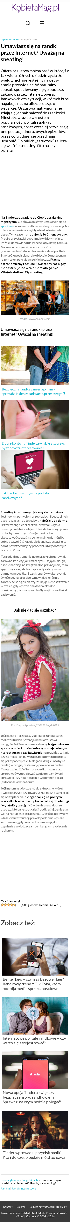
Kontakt (7, 1206)
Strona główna (10, 1180)
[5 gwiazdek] (14, 904)
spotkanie (7, 226)
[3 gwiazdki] (8, 904)
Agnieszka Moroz (11, 39)
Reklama (20, 1206)
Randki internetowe (24, 1188)
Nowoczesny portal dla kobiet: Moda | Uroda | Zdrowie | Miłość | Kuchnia (35, 1214)
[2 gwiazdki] (5, 904)
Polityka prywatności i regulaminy (48, 1206)
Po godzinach (30, 1180)
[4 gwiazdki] (11, 904)
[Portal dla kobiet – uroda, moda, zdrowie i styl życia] (35, 8)
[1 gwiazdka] (2, 904)
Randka (5, 1188)
